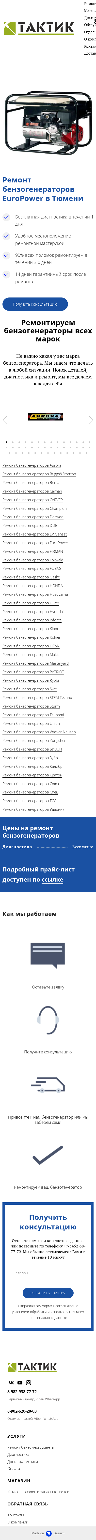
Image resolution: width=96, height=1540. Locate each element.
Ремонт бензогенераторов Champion (34, 508)
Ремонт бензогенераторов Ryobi (30, 680)
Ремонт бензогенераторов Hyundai (33, 611)
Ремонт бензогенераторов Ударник (33, 809)
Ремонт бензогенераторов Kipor (30, 628)
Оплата (13, 1468)
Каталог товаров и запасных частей (38, 1491)
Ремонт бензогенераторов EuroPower (35, 542)
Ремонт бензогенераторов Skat (29, 688)
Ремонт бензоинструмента (30, 1447)
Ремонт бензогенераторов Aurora (31, 465)
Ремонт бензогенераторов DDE (29, 525)
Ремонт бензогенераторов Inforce (32, 619)
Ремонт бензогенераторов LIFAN (31, 645)
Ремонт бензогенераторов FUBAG (32, 568)
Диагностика (18, 1454)
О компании (17, 1522)
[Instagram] (28, 1383)
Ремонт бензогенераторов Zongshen (34, 740)
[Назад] (4, 420)
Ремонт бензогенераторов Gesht (31, 576)
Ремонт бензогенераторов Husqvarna (35, 594)
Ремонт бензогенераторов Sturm (31, 706)
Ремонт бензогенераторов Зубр (30, 757)
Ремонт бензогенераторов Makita (31, 654)
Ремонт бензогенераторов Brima (30, 482)
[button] (6, 442)
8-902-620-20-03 (22, 1411)
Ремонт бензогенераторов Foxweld (32, 559)
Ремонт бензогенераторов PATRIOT (33, 671)
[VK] (11, 1383)
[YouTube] (20, 1383)
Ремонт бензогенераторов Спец (30, 792)
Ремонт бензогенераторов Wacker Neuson (39, 731)
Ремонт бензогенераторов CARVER (32, 499)
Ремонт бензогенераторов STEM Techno (37, 697)
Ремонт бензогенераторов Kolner (31, 637)
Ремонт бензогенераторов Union (31, 723)
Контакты (15, 1514)
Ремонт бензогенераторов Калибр (32, 766)
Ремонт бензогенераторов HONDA (32, 585)
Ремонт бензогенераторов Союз (30, 783)
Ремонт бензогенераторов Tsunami (33, 714)
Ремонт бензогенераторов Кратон (32, 774)
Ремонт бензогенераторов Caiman (32, 491)
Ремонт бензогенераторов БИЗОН (32, 749)
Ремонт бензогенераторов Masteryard (35, 663)
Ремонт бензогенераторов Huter (30, 602)
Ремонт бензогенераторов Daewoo (33, 516)
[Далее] (91, 420)
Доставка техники (22, 1461)
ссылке (52, 879)
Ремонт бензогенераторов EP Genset (34, 534)
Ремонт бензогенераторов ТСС (29, 800)
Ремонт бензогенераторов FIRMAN (32, 551)
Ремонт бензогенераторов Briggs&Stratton (39, 473)
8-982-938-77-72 (22, 1392)
